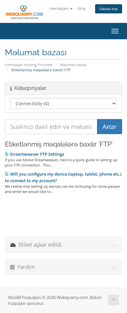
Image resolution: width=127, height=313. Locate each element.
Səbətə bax (108, 8)
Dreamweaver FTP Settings (36, 154)
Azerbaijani (59, 8)
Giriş (81, 8)
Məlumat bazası (73, 64)
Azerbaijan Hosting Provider (29, 64)
